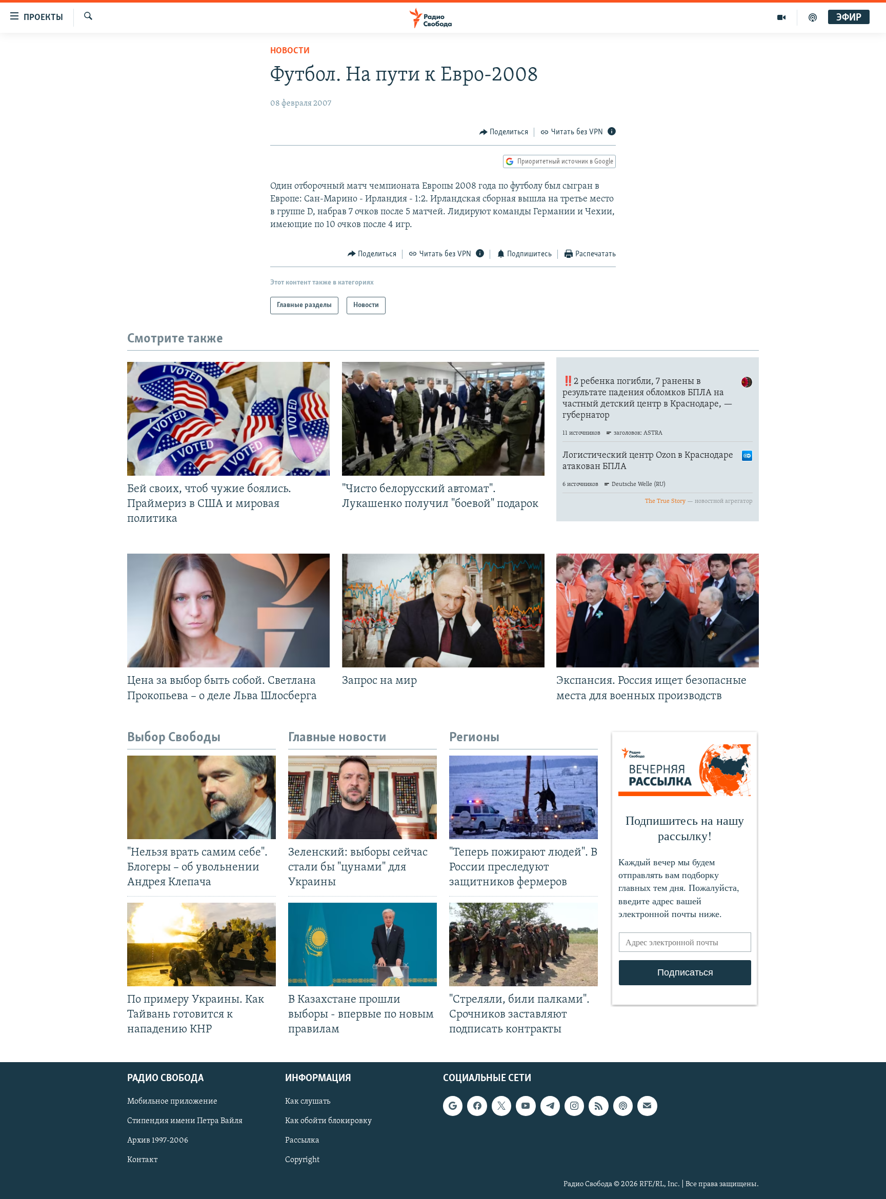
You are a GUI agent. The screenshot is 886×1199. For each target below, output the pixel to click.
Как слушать (307, 1102)
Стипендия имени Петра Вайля (185, 1121)
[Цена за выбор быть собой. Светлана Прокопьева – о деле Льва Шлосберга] (228, 610)
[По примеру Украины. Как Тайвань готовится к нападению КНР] (201, 944)
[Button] (504, 132)
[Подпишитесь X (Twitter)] (501, 1105)
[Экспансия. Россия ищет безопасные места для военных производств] (657, 610)
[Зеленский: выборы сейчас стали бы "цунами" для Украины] (362, 797)
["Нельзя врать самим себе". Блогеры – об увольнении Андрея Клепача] (201, 797)
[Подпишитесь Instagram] (574, 1105)
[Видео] (781, 17)
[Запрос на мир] (443, 610)
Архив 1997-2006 (157, 1140)
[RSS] (598, 1105)
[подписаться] (647, 1105)
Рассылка (302, 1140)
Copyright (302, 1160)
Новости (290, 51)
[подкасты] (812, 17)
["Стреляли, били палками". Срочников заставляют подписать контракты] (523, 944)
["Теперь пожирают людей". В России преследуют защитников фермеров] (523, 797)
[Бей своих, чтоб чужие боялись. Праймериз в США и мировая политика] (228, 419)
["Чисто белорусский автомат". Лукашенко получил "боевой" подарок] (443, 419)
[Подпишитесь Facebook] (477, 1105)
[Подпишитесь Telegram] (550, 1105)
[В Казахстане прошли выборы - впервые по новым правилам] (362, 944)
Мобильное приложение (172, 1102)
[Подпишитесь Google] (452, 1105)
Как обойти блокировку (328, 1121)
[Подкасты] (623, 1105)
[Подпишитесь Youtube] (525, 1105)
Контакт (142, 1160)
